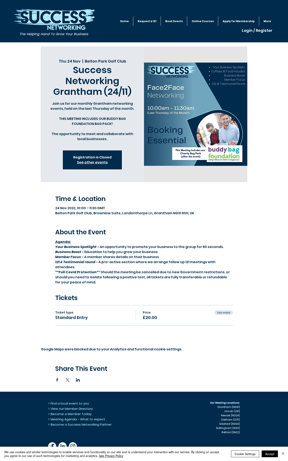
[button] (174, 21)
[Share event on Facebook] (57, 380)
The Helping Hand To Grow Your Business (54, 34)
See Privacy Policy (111, 456)
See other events (92, 162)
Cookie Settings (245, 454)
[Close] (282, 454)
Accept (269, 454)
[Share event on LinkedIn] (78, 380)
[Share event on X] (68, 380)
